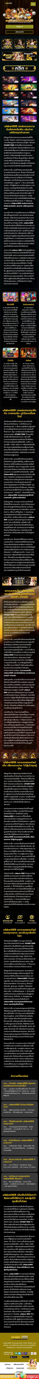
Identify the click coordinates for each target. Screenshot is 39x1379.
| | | (33, 4)
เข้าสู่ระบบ (19, 27)
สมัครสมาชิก (19, 32)
